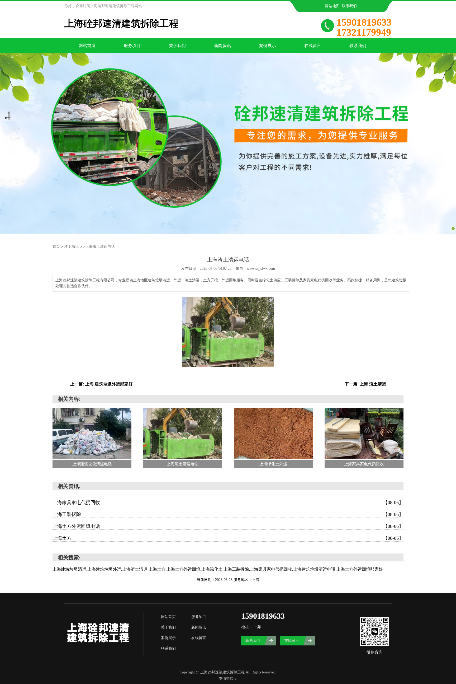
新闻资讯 (222, 45)
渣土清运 (71, 247)
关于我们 (177, 45)
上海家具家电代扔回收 (228, 502)
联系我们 (349, 6)
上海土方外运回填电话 (228, 526)
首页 (56, 247)
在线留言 (312, 45)
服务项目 (132, 45)
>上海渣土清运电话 (99, 247)
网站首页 (87, 45)
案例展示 (267, 45)
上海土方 (228, 538)
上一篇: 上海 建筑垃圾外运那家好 (101, 384)
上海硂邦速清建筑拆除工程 (121, 23)
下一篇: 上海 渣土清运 (365, 384)
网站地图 (332, 6)
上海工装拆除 (228, 514)
